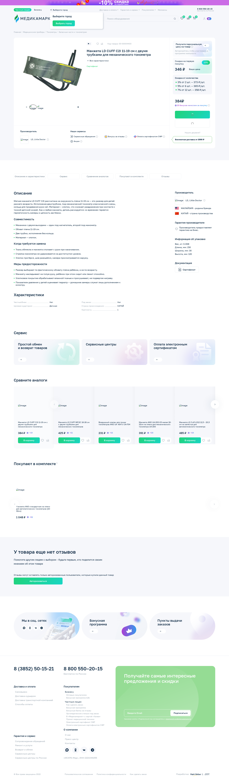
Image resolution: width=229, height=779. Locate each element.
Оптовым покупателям (76, 695)
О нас (68, 735)
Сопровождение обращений (30, 741)
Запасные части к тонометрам (73, 32)
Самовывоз (21, 691)
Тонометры (52, 32)
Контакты (70, 743)
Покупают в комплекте (132, 176)
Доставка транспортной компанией (34, 700)
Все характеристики (99, 61)
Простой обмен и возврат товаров (32, 346)
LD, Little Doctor (38, 139)
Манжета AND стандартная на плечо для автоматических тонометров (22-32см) (33, 508)
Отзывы (165, 176)
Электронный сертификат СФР (80, 722)
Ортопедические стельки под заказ (82, 713)
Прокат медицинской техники (80, 719)
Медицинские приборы (34, 32)
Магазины (162, 10)
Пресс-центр (71, 739)
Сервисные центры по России (31, 757)
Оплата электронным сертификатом (170, 346)
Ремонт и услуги (23, 745)
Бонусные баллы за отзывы (78, 711)
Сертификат (92, 66)
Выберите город (60, 10)
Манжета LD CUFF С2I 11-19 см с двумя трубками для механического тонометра (33, 424)
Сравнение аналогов (97, 176)
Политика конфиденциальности (111, 774)
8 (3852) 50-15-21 (34, 668)
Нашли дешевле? (192, 133)
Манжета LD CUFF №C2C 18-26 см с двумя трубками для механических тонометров (73, 424)
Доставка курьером (25, 696)
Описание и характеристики (30, 176)
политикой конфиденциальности (178, 719)
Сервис (63, 176)
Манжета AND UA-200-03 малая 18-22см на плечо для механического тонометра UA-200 (155, 424)
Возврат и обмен (24, 749)
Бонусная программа (76, 708)
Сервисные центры (101, 344)
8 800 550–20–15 (83, 668)
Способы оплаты (24, 704)
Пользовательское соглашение (79, 774)
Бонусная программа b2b (78, 698)
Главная (17, 32)
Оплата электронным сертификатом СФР (85, 725)
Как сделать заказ (74, 705)
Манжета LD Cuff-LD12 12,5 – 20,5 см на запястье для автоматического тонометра (194, 424)
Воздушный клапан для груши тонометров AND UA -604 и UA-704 (114, 423)
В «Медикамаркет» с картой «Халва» (83, 716)
